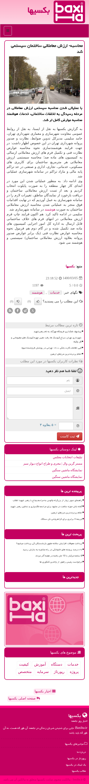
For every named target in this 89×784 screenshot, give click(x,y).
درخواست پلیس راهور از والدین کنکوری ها (61, 562)
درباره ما (81, 751)
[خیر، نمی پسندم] (18, 301)
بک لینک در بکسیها (76, 764)
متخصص (25, 672)
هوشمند (50, 209)
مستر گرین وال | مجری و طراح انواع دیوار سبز (52, 463)
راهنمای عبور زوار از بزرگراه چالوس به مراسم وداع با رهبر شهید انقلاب (47, 500)
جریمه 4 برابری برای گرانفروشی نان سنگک (61, 519)
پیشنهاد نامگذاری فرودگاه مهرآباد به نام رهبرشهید (57, 331)
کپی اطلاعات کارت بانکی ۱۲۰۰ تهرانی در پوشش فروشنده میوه (51, 347)
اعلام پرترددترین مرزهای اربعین (65, 354)
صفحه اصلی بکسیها (22, 698)
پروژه (74, 672)
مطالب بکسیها (79, 770)
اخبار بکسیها (43, 691)
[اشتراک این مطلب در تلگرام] (25, 310)
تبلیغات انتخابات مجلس (67, 457)
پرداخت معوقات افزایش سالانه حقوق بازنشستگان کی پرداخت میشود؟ (49, 543)
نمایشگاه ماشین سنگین (67, 470)
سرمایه (43, 672)
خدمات (55, 292)
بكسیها (70, 266)
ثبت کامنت (68, 436)
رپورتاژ (59, 672)
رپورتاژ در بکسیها (76, 758)
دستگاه (56, 664)
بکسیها (39, 10)
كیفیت (24, 664)
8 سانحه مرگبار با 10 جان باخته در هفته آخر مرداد (58, 555)
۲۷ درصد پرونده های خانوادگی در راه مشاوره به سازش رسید (52, 549)
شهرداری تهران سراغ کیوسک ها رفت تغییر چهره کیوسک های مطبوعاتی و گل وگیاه (46, 339)
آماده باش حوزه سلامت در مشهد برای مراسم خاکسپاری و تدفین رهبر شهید (46, 506)
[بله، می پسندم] (38, 301)
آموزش (40, 664)
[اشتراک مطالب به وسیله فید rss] (10, 310)
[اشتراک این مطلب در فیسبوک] (17, 310)
